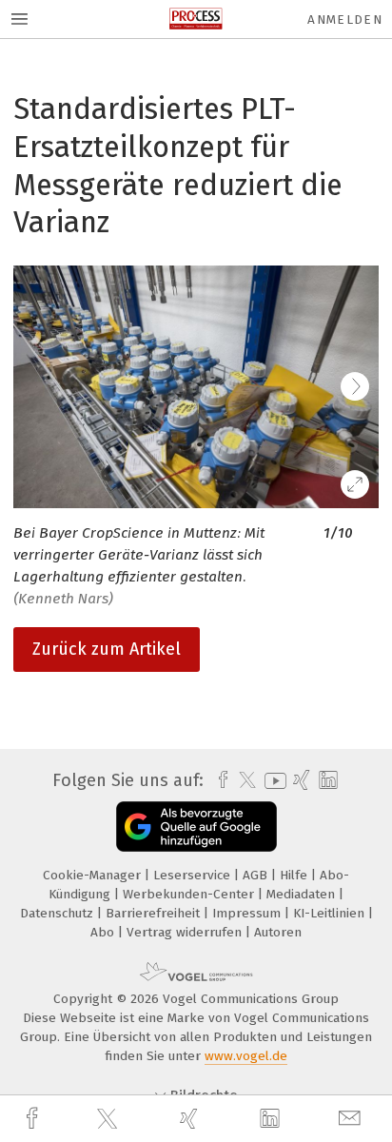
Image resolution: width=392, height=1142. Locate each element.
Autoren (278, 932)
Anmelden (344, 19)
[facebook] (34, 1118)
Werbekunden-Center (190, 894)
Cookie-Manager (94, 875)
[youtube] (272, 781)
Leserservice (193, 875)
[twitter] (109, 1119)
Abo (104, 932)
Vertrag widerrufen (186, 932)
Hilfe (295, 875)
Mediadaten (302, 894)
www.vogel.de (246, 1056)
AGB (257, 875)
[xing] (191, 1119)
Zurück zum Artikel (106, 649)
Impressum (248, 913)
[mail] (352, 1118)
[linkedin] (272, 1119)
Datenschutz (58, 913)
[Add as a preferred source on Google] (196, 826)
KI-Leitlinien (330, 913)
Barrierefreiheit (155, 913)
